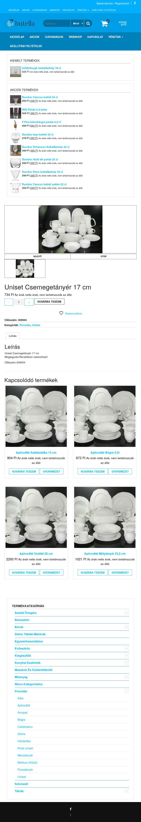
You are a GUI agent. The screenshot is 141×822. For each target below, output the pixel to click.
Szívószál (21, 784)
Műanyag (21, 677)
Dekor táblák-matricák (30, 634)
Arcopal (22, 712)
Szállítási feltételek (104, 9)
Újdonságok (39, 9)
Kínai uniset (25, 748)
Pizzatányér (25, 769)
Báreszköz (22, 620)
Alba (20, 698)
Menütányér (25, 755)
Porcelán (25, 325)
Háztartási (24, 741)
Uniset (36, 325)
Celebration (25, 727)
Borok (19, 627)
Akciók (26, 9)
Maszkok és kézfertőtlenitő (34, 670)
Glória (21, 734)
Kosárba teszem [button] (24, 471)
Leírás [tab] (13, 336)
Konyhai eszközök (28, 663)
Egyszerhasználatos (29, 641)
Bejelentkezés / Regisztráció (113, 3)
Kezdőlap (14, 9)
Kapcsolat (69, 9)
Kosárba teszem (49, 301)
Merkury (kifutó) (27, 762)
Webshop (55, 9)
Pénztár (82, 9)
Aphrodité (23, 705)
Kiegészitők (23, 655)
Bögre (21, 719)
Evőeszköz (22, 648)
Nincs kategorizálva (29, 684)
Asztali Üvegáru (26, 613)
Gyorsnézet (51, 471)
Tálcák (19, 791)
